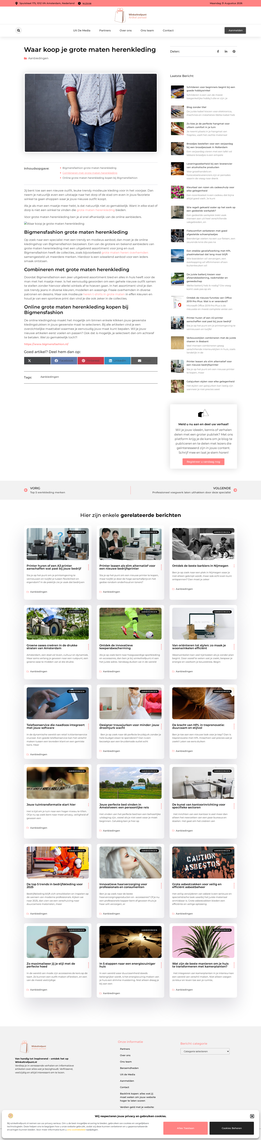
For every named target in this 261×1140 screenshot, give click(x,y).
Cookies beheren (232, 1128)
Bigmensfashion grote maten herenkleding (89, 168)
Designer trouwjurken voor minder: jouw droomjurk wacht (129, 726)
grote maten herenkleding (96, 210)
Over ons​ (126, 30)
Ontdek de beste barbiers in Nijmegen (200, 565)
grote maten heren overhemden (125, 252)
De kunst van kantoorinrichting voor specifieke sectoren (198, 806)
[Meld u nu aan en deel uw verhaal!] (203, 413)
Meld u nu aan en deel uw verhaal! (203, 424)
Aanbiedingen (38, 58)
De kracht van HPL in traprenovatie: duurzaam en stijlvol (198, 726)
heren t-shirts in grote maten (104, 294)
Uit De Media (81, 30)
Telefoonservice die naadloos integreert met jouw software (56, 726)
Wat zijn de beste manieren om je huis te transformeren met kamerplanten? (200, 965)
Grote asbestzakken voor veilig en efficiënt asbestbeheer (197, 886)
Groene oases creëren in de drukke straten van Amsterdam (52, 647)
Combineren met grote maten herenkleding (89, 172)
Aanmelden (127, 1080)
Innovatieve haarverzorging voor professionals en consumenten (123, 886)
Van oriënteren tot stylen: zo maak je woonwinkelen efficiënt (199, 647)
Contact (168, 30)
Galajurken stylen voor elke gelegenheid (211, 381)
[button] (252, 1116)
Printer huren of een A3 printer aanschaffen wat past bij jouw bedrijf (54, 567)
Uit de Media (127, 1074)
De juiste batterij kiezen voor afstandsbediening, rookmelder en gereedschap (207, 278)
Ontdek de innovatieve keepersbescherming (116, 647)
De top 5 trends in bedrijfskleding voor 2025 (55, 886)
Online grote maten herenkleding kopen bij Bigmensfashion (99, 177)
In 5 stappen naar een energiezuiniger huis (127, 965)
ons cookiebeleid (76, 1129)
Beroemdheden (129, 1068)
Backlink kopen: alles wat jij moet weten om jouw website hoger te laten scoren (138, 1097)
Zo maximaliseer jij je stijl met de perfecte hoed (51, 965)
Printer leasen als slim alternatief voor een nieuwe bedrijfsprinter (127, 567)
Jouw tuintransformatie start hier (51, 804)
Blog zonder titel (196, 107)
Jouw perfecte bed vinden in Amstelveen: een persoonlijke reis (124, 806)
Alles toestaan (185, 1128)
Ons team (147, 30)
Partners (105, 30)
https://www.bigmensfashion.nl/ (46, 344)
